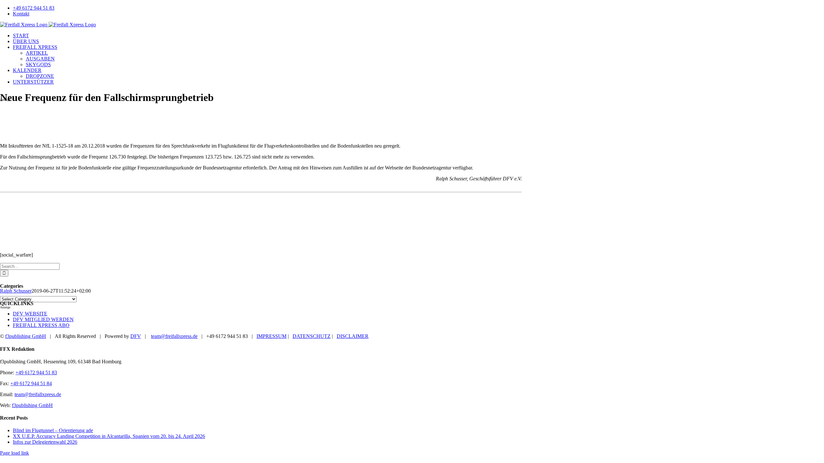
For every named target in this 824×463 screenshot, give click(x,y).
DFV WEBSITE (30, 313)
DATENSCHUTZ (312, 336)
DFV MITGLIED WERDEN (43, 319)
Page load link (14, 453)
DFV (135, 336)
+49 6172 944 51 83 (36, 372)
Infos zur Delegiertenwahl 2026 (45, 442)
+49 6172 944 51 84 (31, 383)
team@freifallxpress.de (174, 336)
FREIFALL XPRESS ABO (41, 325)
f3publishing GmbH (25, 336)
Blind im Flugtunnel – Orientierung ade (53, 430)
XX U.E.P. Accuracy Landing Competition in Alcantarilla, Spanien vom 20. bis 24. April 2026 (109, 436)
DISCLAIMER (353, 336)
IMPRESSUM (271, 336)
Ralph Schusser (16, 291)
